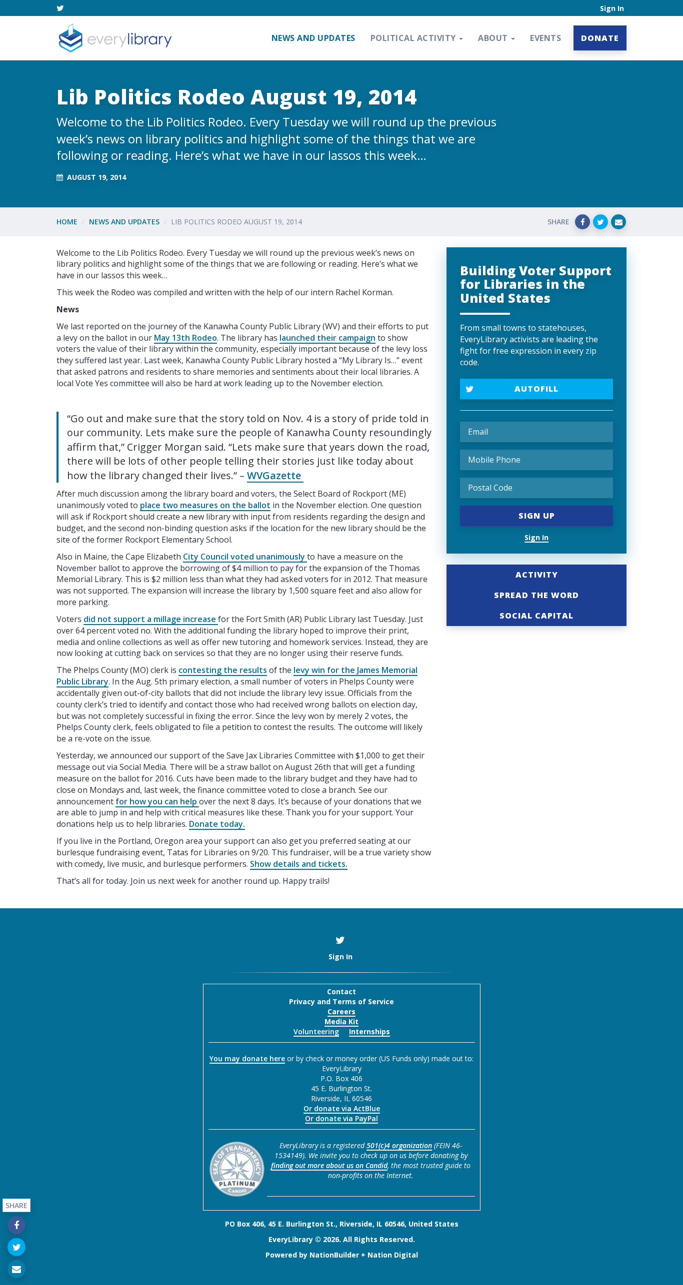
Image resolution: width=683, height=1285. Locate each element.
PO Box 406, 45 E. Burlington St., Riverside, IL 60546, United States (341, 1224)
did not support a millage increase (151, 619)
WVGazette (275, 475)
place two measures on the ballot (205, 505)
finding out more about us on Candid (329, 1165)
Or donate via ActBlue (342, 1108)
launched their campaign (328, 337)
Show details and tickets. (299, 863)
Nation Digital (393, 1255)
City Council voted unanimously (245, 556)
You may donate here (247, 1058)
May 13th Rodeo (185, 337)
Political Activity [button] (414, 37)
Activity (537, 574)
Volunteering (316, 1031)
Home (67, 221)
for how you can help (157, 801)
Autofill (536, 388)
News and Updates (314, 37)
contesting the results (222, 669)
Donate (600, 37)
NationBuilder (334, 1255)
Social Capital (537, 615)
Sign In (612, 8)
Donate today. (217, 823)
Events (545, 37)
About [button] (494, 37)
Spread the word (536, 595)
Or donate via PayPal (341, 1118)
